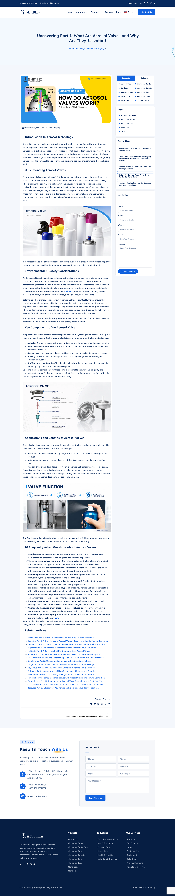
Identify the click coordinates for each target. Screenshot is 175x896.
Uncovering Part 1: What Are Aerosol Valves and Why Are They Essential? (61, 637)
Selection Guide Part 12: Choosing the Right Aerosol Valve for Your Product (61, 674)
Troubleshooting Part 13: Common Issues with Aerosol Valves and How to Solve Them (66, 678)
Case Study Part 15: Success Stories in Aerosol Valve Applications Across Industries (65, 684)
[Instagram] (151, 3)
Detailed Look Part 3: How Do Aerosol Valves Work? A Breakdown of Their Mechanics (66, 644)
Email (120, 215)
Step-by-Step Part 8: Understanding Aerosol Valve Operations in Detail (60, 661)
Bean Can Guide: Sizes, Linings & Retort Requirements (135, 149)
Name (120, 206)
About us (80, 12)
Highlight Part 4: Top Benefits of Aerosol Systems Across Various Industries (62, 647)
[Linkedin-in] (141, 3)
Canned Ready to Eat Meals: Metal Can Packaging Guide (135, 168)
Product (95, 12)
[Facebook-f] (144, 3)
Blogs (82, 48)
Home (69, 12)
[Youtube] (154, 3)
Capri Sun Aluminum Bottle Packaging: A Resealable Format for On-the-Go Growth (135, 158)
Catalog (109, 12)
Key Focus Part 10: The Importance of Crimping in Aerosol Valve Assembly (61, 668)
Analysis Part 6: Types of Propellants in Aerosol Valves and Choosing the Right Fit (64, 654)
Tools (118, 12)
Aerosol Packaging (95, 48)
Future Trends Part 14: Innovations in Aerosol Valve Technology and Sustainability (65, 681)
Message (121, 244)
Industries (102, 832)
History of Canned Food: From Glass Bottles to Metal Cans (134, 176)
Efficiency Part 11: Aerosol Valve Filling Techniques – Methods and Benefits (61, 671)
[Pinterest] (147, 3)
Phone (120, 234)
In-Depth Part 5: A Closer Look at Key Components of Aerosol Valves (59, 651)
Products (72, 832)
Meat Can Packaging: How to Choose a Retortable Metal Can (135, 184)
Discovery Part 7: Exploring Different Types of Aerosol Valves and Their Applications (66, 657)
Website (121, 225)
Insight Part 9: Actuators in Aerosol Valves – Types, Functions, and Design (61, 664)
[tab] (126, 78)
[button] (91, 703)
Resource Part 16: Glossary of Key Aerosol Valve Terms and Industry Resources (63, 688)
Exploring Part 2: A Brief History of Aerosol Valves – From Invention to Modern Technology (68, 641)
